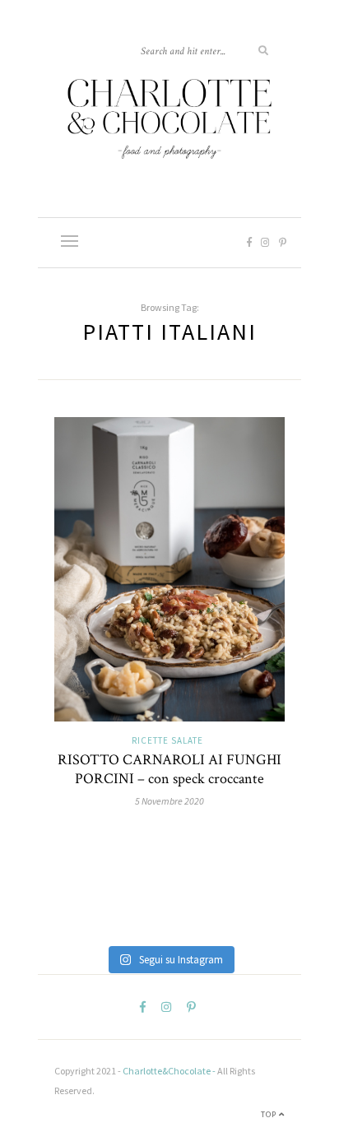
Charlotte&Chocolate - (169, 1071)
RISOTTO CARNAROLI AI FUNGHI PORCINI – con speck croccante (169, 769)
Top (270, 1114)
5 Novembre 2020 (169, 801)
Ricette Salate (167, 740)
